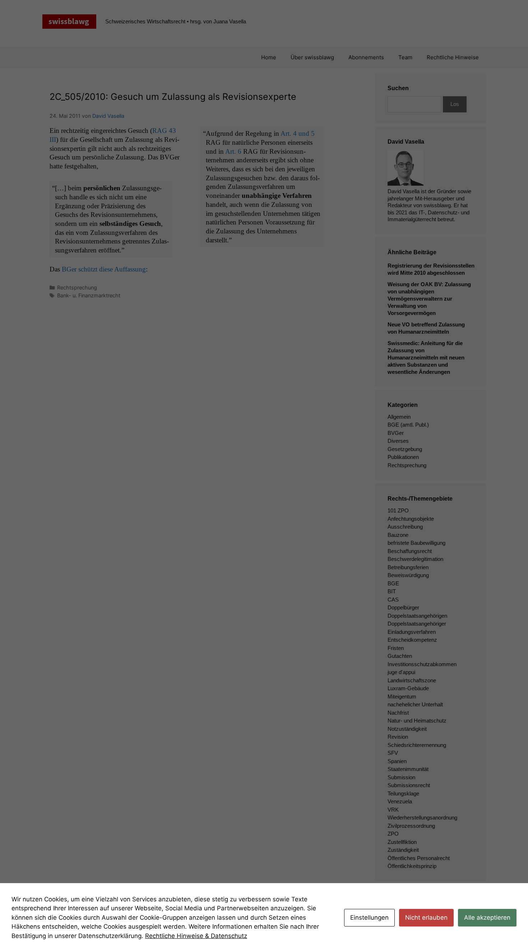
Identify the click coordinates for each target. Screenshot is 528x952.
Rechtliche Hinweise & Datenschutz (196, 935)
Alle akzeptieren (487, 917)
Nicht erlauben (426, 917)
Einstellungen (369, 917)
